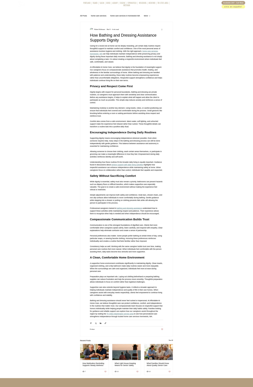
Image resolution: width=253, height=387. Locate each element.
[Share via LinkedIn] (100, 323)
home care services (98, 16)
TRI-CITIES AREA (163, 2)
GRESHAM (126, 5)
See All (171, 340)
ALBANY (115, 2)
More (146, 16)
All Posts (83, 16)
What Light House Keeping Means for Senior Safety (125, 364)
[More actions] (162, 29)
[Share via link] (105, 323)
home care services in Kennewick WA (125, 16)
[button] (108, 9)
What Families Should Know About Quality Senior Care (158, 364)
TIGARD (94, 2)
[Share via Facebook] (91, 323)
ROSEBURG (142, 2)
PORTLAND (86, 2)
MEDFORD (152, 2)
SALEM (101, 2)
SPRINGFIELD (131, 2)
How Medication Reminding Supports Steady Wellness (93, 364)
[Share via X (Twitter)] (96, 323)
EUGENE (122, 2)
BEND (108, 2)
